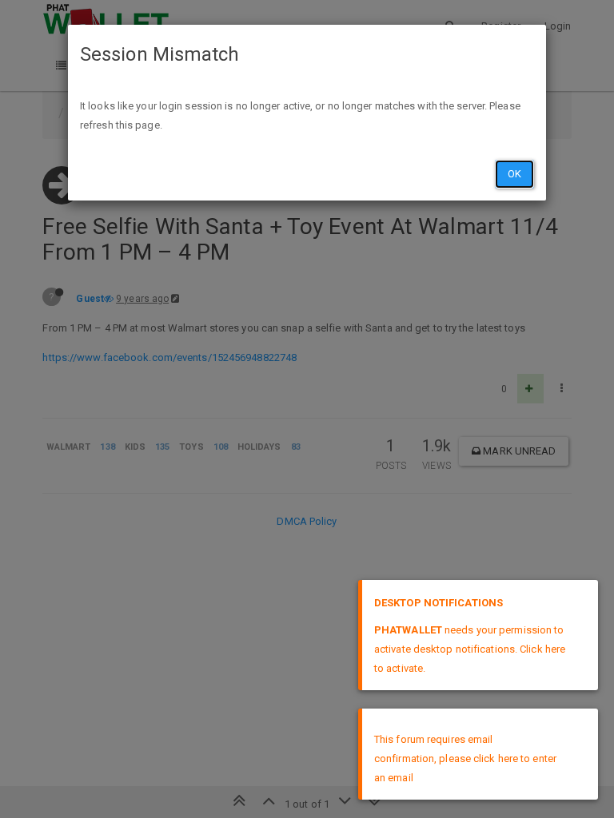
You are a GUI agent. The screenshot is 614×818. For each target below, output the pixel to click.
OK (514, 174)
